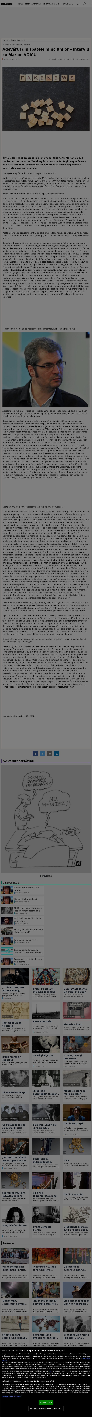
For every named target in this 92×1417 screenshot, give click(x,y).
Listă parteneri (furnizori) (11, 1396)
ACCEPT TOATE (46, 1402)
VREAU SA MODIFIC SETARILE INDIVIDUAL (46, 1409)
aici (50, 1371)
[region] (46, 1382)
